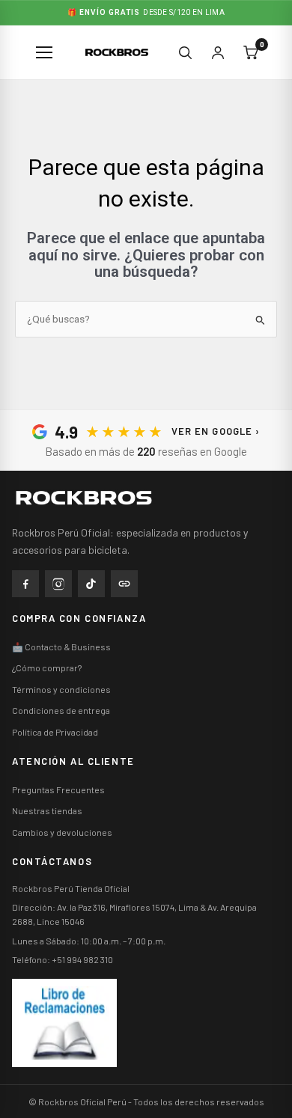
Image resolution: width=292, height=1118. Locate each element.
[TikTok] (91, 583)
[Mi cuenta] (218, 52)
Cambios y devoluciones (62, 832)
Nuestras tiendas (47, 810)
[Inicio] (102, 498)
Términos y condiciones (61, 689)
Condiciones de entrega (61, 710)
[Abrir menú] (45, 52)
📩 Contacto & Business (61, 646)
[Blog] (124, 583)
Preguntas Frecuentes (58, 789)
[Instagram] (58, 583)
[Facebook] (25, 583)
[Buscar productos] (185, 52)
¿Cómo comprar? (47, 667)
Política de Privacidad (55, 732)
